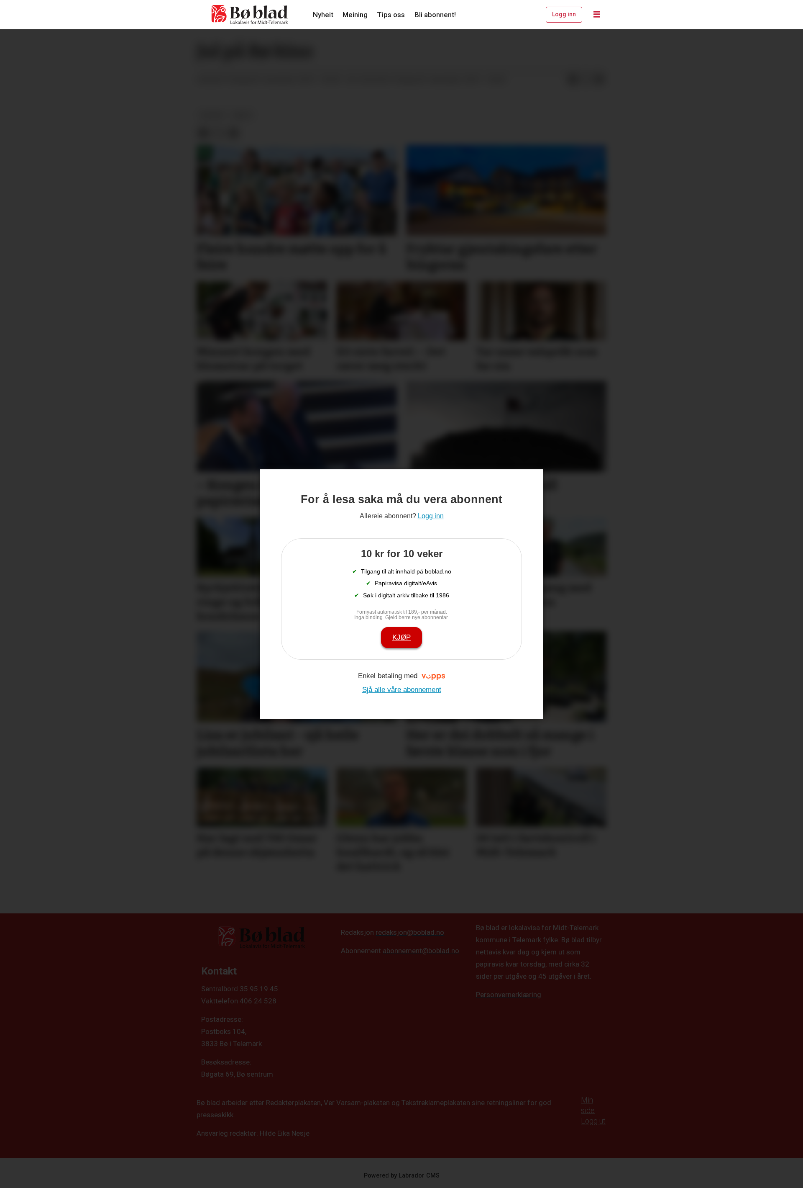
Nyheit (323, 14)
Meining (355, 14)
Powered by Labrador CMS (402, 1175)
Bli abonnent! (435, 14)
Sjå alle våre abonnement (401, 690)
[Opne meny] (597, 14)
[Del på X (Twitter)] (586, 80)
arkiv (242, 115)
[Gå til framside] (250, 14)
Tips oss (391, 14)
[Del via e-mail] (599, 80)
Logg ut (593, 1120)
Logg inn (564, 14)
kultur (211, 115)
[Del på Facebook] (572, 80)
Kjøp (401, 637)
